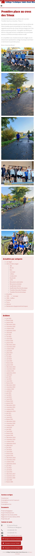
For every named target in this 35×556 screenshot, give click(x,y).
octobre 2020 (10, 425)
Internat (8, 304)
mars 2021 (9, 417)
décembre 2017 (10, 474)
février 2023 (9, 383)
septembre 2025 (11, 330)
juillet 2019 (9, 445)
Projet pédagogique (6, 511)
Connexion (17, 553)
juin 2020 (8, 429)
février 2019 (9, 453)
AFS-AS (12, 268)
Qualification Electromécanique (18, 288)
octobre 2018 (10, 461)
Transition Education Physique (18, 290)
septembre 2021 (11, 411)
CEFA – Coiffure (10, 298)
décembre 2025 (10, 324)
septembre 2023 (11, 373)
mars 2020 (9, 431)
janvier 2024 (9, 365)
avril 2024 (9, 359)
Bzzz (31, 552)
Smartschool (4, 498)
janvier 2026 (9, 322)
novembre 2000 (10, 478)
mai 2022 (8, 395)
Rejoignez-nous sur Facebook (12, 539)
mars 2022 (9, 399)
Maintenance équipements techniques (17, 306)
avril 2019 (9, 449)
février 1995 (9, 482)
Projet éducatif (5, 519)
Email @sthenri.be (6, 504)
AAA (11, 266)
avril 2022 (9, 397)
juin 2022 (8, 393)
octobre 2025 (10, 328)
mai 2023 (8, 379)
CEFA (7, 296)
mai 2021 (8, 415)
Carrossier (12, 272)
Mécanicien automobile (16, 282)
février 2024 (9, 363)
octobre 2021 (10, 409)
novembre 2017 (10, 476)
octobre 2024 (10, 349)
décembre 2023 (10, 367)
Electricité (12, 278)
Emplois (8, 300)
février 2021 (9, 419)
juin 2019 (8, 447)
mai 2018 (8, 468)
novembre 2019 (10, 439)
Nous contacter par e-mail (14, 535)
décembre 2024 (10, 344)
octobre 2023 (10, 371)
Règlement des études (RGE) (9, 515)
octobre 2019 (10, 441)
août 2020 (9, 427)
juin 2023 (8, 377)
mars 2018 (9, 472)
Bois (11, 270)
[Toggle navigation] (1, 6)
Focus (8, 302)
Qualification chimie (15, 286)
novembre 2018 (10, 459)
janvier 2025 (9, 342)
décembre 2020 (10, 421)
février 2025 (9, 340)
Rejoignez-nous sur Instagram (13, 548)
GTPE (11, 280)
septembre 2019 (11, 443)
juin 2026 (8, 318)
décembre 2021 (10, 405)
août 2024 (9, 351)
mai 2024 (8, 357)
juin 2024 (8, 355)
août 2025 (9, 332)
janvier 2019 (9, 455)
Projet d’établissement (7, 513)
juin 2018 (8, 465)
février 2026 (9, 320)
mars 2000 (9, 480)
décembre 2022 (10, 385)
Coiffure (12, 274)
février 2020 (9, 433)
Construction (13, 276)
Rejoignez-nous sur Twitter (12, 543)
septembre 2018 (11, 463)
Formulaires (4, 502)
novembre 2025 (10, 326)
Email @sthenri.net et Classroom (10, 500)
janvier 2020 (9, 435)
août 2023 (9, 375)
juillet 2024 (9, 353)
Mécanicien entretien (15, 284)
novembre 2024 (10, 347)
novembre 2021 (10, 407)
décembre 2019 (10, 437)
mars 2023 (9, 381)
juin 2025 (8, 334)
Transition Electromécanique (18, 292)
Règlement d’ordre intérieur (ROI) (10, 517)
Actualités (9, 294)
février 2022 (9, 401)
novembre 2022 (10, 387)
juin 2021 (8, 413)
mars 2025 (9, 338)
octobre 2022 (10, 389)
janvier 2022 (9, 403)
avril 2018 (9, 470)
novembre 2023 (10, 369)
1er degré (9, 262)
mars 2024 (9, 361)
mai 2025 (8, 336)
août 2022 (9, 391)
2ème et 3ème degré (12, 264)
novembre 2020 (10, 423)
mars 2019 (9, 451)
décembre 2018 (10, 457)
